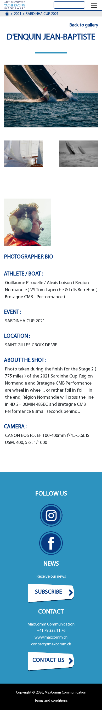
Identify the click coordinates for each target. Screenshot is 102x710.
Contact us (48, 660)
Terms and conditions (51, 701)
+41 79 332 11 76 (51, 631)
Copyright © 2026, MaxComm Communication (51, 693)
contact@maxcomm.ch (51, 644)
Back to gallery (84, 25)
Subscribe (48, 592)
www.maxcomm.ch (51, 637)
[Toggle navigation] (94, 5)
